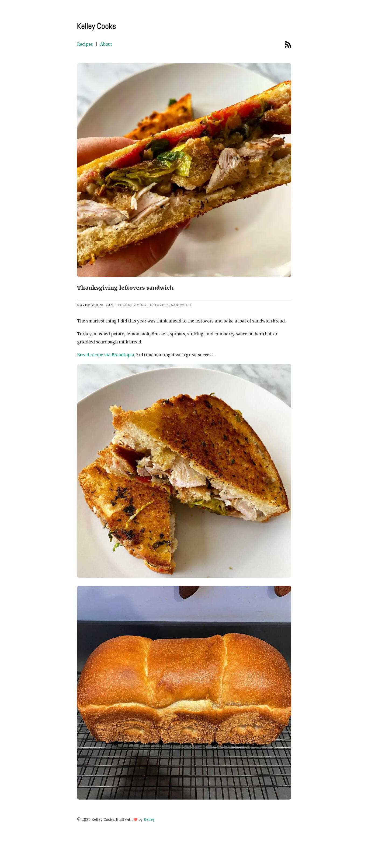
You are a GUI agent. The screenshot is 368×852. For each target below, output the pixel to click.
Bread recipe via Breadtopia (105, 354)
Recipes (85, 44)
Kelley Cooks (96, 26)
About (106, 44)
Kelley (149, 819)
